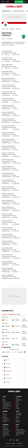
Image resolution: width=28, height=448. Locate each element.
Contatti (4, 426)
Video (17, 426)
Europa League (6, 404)
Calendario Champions (21, 430)
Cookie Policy (5, 432)
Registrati (18, 421)
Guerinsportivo (6, 419)
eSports (17, 407)
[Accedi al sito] (25, 2)
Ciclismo (18, 408)
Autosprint (5, 414)
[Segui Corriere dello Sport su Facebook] (11, 440)
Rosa (7, 28)
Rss (16, 419)
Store (17, 416)
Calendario (12, 28)
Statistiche (18, 28)
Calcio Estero (5, 407)
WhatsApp (20, 443)
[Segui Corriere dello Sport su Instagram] (17, 440)
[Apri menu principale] (3, 2)
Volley (17, 405)
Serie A (4, 399)
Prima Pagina (18, 414)
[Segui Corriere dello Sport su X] (14, 440)
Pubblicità (18, 417)
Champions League (7, 402)
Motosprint (5, 417)
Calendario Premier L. (20, 433)
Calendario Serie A (20, 429)
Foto (17, 428)
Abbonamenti (19, 413)
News (3, 28)
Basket (17, 401)
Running (17, 404)
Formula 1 (18, 398)
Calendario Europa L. (20, 432)
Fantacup (5, 421)
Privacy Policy (6, 433)
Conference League (7, 405)
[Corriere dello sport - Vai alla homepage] (14, 6)
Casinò (17, 435)
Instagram (13, 443)
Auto (4, 413)
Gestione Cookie (6, 430)
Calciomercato (6, 408)
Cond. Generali (6, 435)
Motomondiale (19, 399)
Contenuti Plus (6, 11)
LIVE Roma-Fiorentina (18, 11)
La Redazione (6, 428)
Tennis (17, 402)
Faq (3, 436)
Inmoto (4, 416)
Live (7, 1)
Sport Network (6, 420)
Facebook (8, 443)
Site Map (18, 420)
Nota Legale (5, 429)
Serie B (4, 401)
